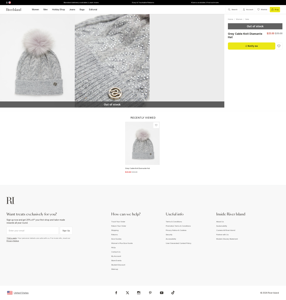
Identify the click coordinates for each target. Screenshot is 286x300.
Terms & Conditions (174, 222)
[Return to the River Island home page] (16, 9)
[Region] (9, 2)
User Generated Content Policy (178, 243)
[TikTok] (173, 292)
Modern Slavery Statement (227, 239)
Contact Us (115, 252)
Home (230, 19)
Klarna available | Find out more (205, 2)
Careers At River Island (225, 230)
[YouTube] (162, 293)
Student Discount (118, 265)
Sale (247, 19)
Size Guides (116, 239)
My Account (116, 256)
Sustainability (221, 226)
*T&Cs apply (12, 238)
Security (169, 235)
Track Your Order (118, 222)
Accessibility (171, 239)
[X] (127, 293)
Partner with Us (222, 235)
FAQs (113, 248)
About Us (220, 222)
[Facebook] (116, 293)
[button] (37, 61)
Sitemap (114, 269)
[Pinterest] (150, 293)
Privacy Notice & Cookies (176, 230)
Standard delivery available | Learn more (81, 2)
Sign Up (66, 230)
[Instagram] (139, 293)
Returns (114, 235)
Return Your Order (118, 226)
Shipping (115, 230)
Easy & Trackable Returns (143, 2)
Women (239, 19)
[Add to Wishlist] (278, 46)
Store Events (116, 260)
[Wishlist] (156, 125)
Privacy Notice (13, 241)
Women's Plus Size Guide (122, 243)
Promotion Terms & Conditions (178, 226)
